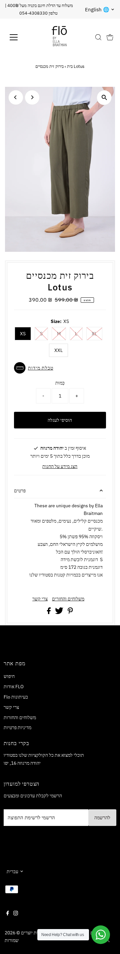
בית (70, 66)
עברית (12, 871)
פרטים (20, 490)
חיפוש (9, 676)
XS (23, 334)
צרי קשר (40, 598)
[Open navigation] (17, 37)
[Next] (32, 97)
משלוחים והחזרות (20, 717)
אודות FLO (14, 686)
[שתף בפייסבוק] (49, 612)
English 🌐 (97, 9)
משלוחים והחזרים (68, 598)
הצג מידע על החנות (59, 466)
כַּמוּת (60, 383)
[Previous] (15, 97)
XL (94, 334)
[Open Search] (98, 37)
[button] (60, 368)
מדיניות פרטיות (17, 727)
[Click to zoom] (104, 97)
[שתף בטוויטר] (59, 612)
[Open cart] (110, 37)
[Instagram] (16, 914)
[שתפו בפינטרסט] (70, 612)
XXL (58, 350)
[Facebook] (8, 914)
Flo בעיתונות (16, 697)
